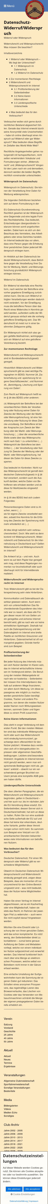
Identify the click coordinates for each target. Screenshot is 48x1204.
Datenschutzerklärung (19, 1201)
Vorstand (8, 1027)
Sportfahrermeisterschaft (16, 1084)
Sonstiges (9, 1115)
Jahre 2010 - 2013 (13, 1137)
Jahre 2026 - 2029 (13, 1150)
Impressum (33, 1201)
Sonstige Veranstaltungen (17, 1087)
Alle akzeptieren (32, 1189)
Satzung (8, 1024)
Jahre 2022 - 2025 (13, 1147)
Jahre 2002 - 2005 (13, 1130)
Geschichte (9, 1031)
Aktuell (7, 1056)
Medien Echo (10, 1112)
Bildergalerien (11, 1105)
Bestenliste (9, 1091)
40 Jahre (8, 1038)
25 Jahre (8, 1034)
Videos (7, 1109)
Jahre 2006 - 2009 (13, 1133)
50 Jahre (8, 1041)
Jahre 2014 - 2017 (13, 1140)
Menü (10, 6)
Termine (8, 1062)
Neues (7, 1059)
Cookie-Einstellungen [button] (24, 1194)
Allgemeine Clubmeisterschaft (19, 1080)
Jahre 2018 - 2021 (13, 1144)
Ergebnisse (9, 1066)
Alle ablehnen (14, 1189)
